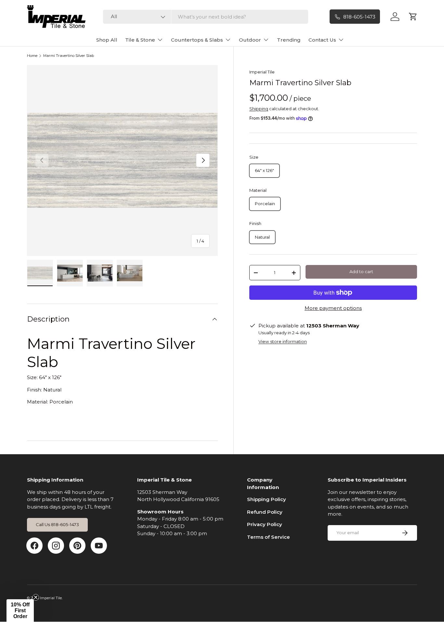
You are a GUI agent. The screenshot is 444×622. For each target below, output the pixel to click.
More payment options (333, 308)
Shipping (258, 108)
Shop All (106, 40)
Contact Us (322, 40)
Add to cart (361, 271)
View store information (282, 341)
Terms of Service (268, 537)
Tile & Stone (140, 40)
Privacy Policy (264, 524)
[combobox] (205, 17)
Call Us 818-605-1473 (57, 524)
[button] (20, 610)
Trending (289, 40)
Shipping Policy (266, 499)
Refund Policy (264, 512)
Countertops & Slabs (197, 40)
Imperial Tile (262, 71)
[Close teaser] (36, 597)
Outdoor (250, 40)
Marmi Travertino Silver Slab (68, 56)
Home (32, 56)
